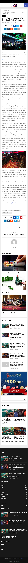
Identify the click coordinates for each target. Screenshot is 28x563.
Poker (2, 489)
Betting (2, 487)
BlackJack (3, 498)
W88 (2, 549)
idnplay (2, 544)
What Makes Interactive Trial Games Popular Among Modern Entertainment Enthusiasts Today (17, 365)
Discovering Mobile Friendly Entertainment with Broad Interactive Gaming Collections (17, 355)
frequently (5, 212)
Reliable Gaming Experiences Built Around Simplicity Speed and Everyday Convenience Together (17, 345)
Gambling (3, 503)
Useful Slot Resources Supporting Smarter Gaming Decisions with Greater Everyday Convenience (17, 335)
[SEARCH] (24, 399)
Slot (2, 505)
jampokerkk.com (21, 558)
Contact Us (11, 1)
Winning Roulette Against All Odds (14, 235)
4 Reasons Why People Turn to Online (11, 273)
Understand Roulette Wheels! (14, 228)
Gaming (3, 496)
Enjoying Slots (17, 210)
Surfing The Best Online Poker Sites (10, 293)
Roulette (3, 500)
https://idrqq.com (5, 541)
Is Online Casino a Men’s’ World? (9, 313)
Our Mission (16, 1)
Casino (2, 485)
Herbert (4, 22)
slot (11, 212)
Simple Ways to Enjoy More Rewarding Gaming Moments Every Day (17, 325)
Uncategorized (4, 494)
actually (5, 210)
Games (2, 492)
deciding (10, 210)
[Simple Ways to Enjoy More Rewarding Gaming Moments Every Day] (5, 326)
